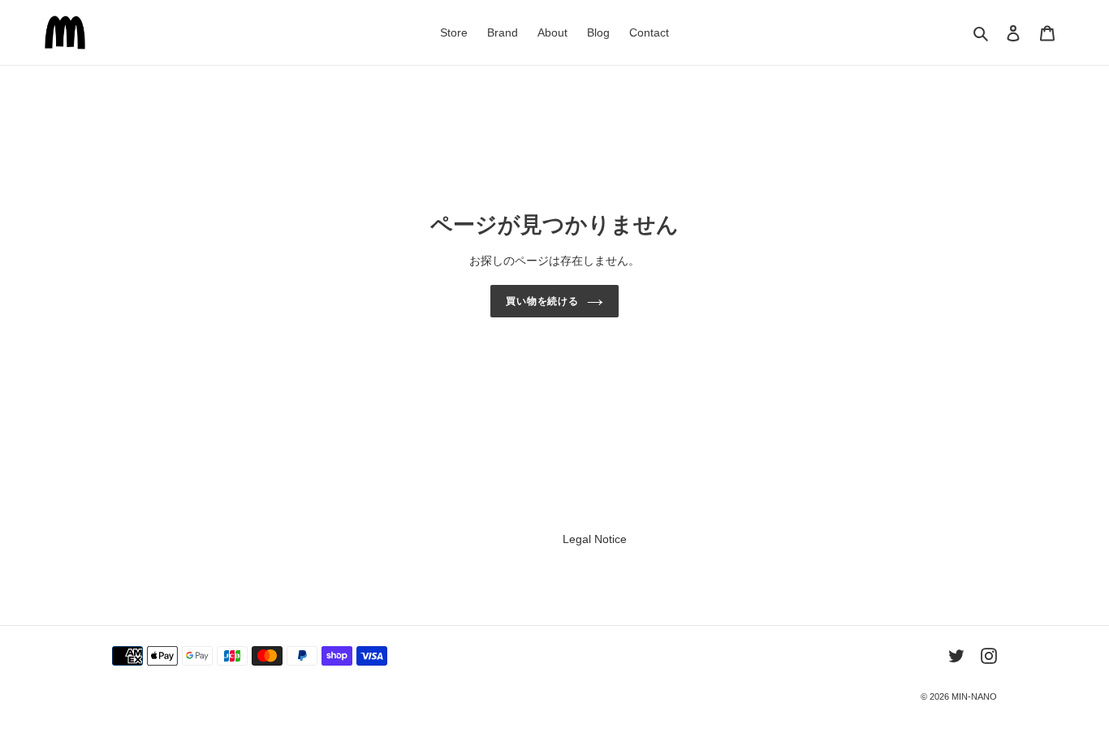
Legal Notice (595, 539)
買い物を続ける (543, 301)
